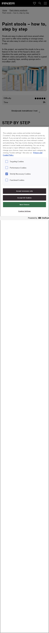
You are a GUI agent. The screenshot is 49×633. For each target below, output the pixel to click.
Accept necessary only (24, 191)
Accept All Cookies (24, 198)
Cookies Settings (24, 211)
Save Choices (25, 204)
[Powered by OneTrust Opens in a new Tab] (38, 218)
